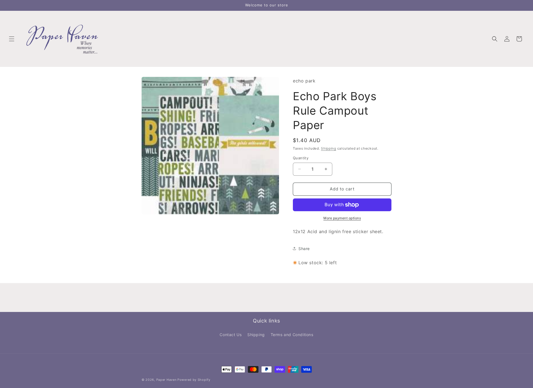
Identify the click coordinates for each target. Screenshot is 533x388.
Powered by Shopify (193, 380)
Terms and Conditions (292, 334)
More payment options (342, 218)
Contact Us (231, 334)
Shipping (328, 148)
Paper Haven (166, 380)
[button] (12, 39)
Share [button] (304, 248)
